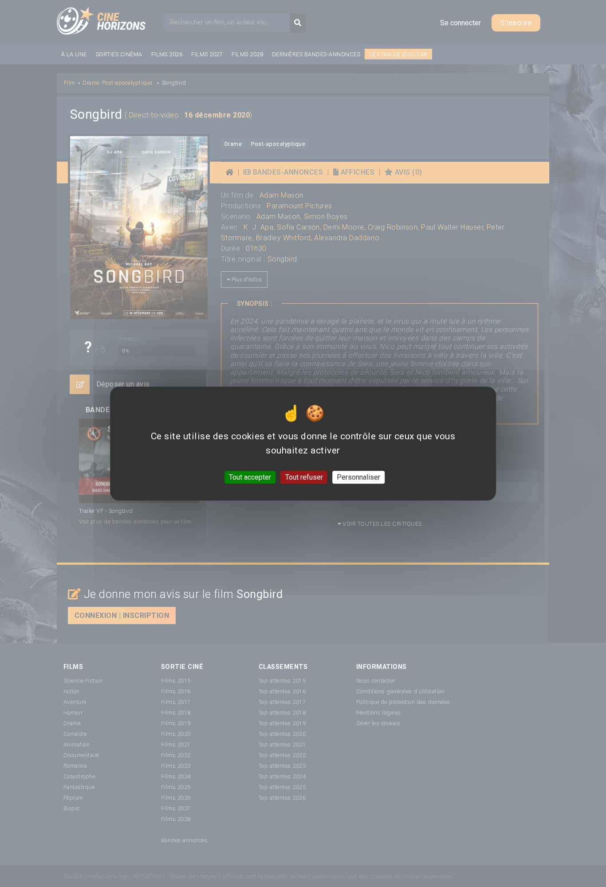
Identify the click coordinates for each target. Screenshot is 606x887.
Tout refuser (304, 477)
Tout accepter (250, 477)
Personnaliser (358, 477)
